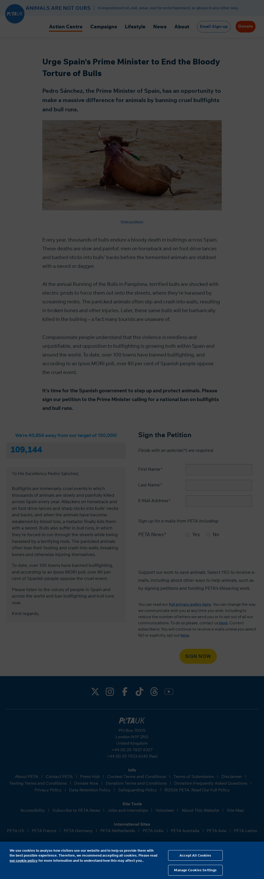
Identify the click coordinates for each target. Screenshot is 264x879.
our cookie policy (24, 860)
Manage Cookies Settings (195, 870)
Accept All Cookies (195, 855)
